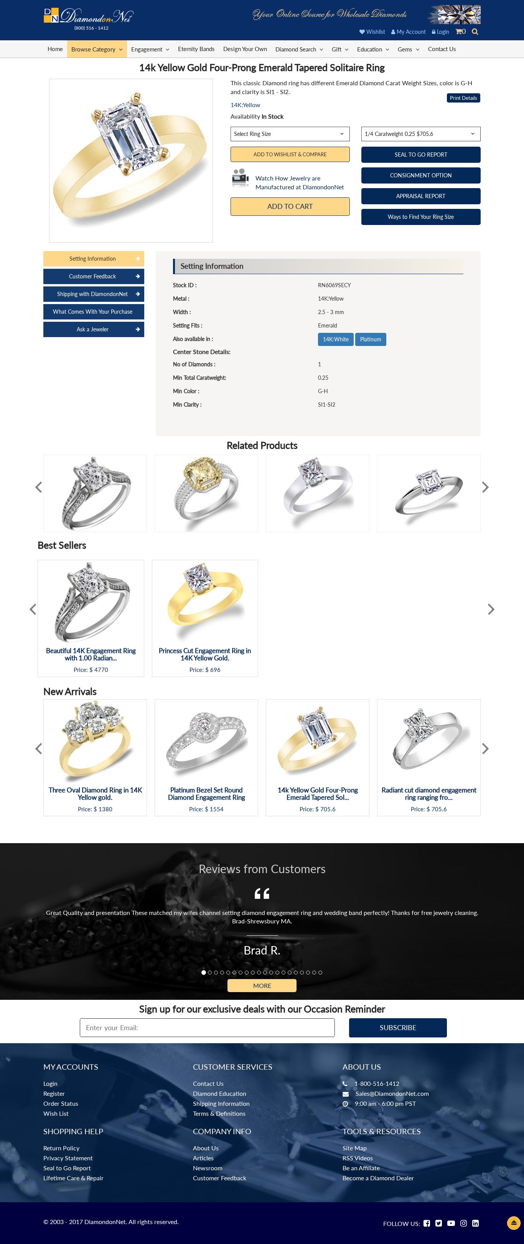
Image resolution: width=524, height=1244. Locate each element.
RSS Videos (358, 1157)
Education (370, 49)
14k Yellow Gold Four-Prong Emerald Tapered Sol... (318, 794)
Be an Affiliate (361, 1167)
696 (215, 670)
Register (54, 1093)
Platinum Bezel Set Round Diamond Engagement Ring (206, 794)
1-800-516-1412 (376, 1083)
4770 (101, 670)
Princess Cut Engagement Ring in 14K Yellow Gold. (205, 654)
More (262, 985)
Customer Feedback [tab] (92, 276)
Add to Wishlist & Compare (290, 154)
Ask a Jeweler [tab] (93, 329)
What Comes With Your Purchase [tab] (92, 311)
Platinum (370, 339)
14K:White (336, 339)
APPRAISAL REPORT (420, 196)
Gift (337, 49)
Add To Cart (290, 206)
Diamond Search (296, 49)
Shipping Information (221, 1103)
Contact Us (442, 48)
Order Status (60, 1103)
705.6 (328, 809)
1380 (105, 809)
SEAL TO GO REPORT (421, 154)
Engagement (147, 49)
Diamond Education (219, 1093)
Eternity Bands (196, 48)
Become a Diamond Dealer (378, 1177)
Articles (203, 1157)
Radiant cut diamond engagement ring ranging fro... (429, 794)
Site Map (355, 1147)
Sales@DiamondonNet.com (392, 1093)
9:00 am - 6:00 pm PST (385, 1103)
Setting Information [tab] (92, 258)
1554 (217, 809)
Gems (406, 49)
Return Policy (61, 1147)
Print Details (463, 98)
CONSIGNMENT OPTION (421, 175)
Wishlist (375, 31)
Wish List (56, 1113)
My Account (410, 31)
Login (442, 31)
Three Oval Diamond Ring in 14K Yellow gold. (95, 794)
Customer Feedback (219, 1177)
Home (55, 48)
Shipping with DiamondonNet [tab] (92, 294)
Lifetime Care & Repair (73, 1177)
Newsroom (207, 1167)
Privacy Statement (68, 1157)
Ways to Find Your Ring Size (421, 216)
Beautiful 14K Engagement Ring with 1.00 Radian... (91, 654)
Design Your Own (245, 48)
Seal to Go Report (67, 1167)
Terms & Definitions (219, 1113)
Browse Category (94, 49)
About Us (206, 1147)
